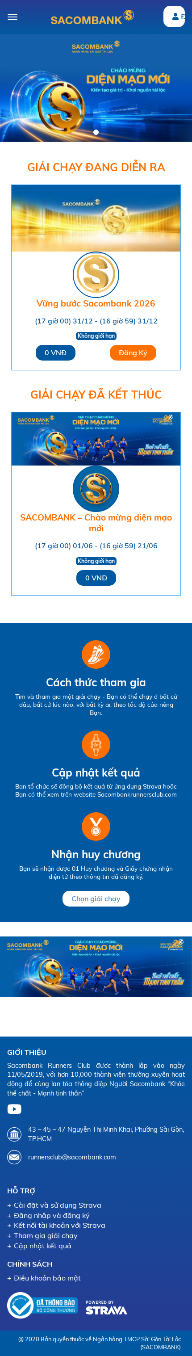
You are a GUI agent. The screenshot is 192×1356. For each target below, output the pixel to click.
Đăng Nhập (183, 16)
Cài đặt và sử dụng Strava (57, 1205)
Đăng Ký (133, 352)
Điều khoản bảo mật (47, 1277)
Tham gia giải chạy (46, 1235)
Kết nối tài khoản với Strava (59, 1225)
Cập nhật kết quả (42, 1245)
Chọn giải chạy (96, 898)
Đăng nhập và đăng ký (52, 1215)
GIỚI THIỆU (26, 1052)
